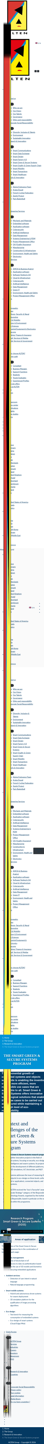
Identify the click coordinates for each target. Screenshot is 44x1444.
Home (6, 1038)
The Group (8, 1041)
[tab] (22, 1239)
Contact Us (38, 851)
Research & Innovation (13, 1044)
